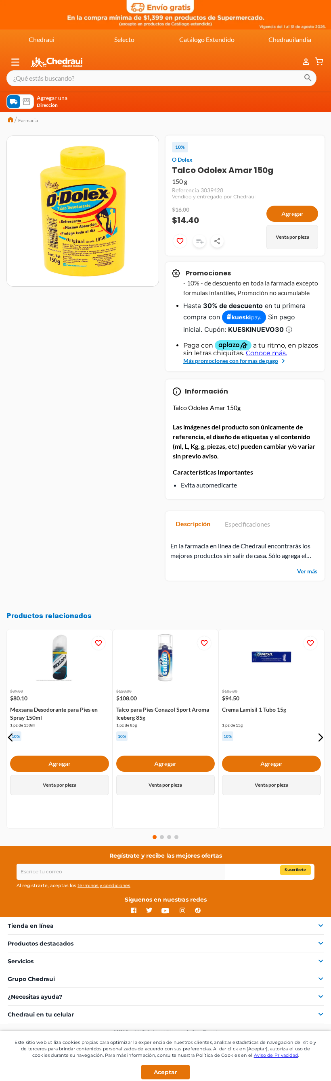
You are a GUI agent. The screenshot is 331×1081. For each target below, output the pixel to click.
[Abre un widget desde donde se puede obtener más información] (298, 1067)
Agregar (292, 213)
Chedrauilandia (289, 39)
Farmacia (28, 120)
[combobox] (161, 78)
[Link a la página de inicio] (10, 120)
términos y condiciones (104, 885)
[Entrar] (302, 62)
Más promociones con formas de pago (230, 360)
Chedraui (41, 39)
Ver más (307, 571)
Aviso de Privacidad (276, 1055)
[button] (15, 62)
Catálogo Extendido (207, 39)
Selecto (124, 39)
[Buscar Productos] (308, 78)
